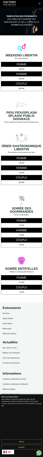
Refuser (21, 441)
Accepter (21, 447)
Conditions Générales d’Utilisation (15, 384)
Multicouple (7, 329)
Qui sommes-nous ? (10, 348)
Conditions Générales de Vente (14, 379)
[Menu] (39, 3)
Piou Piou (6, 313)
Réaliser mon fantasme (11, 353)
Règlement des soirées (11, 394)
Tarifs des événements (11, 358)
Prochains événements (11, 363)
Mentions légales (9, 389)
